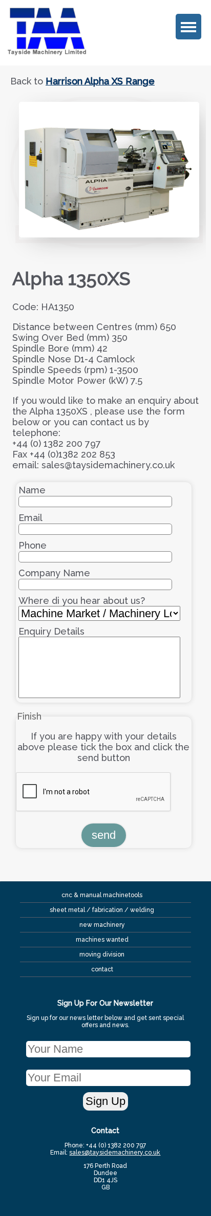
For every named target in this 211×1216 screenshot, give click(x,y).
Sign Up (105, 1101)
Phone (32, 545)
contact (102, 969)
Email (30, 517)
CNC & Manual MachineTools (101, 895)
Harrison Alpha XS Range (100, 81)
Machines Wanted (102, 939)
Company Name (54, 573)
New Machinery (102, 924)
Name (32, 490)
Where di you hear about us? (81, 600)
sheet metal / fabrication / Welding (102, 910)
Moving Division (101, 954)
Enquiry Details (51, 631)
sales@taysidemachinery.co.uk (114, 1152)
